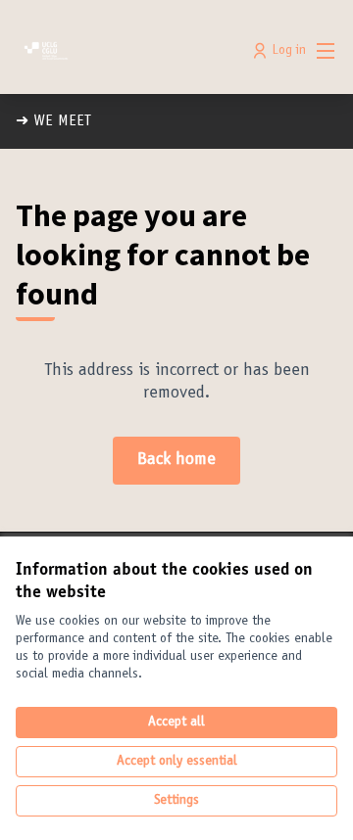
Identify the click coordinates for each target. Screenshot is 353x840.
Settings (176, 801)
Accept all (176, 722)
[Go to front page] (134, 51)
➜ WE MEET (53, 121)
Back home (176, 460)
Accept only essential (177, 762)
